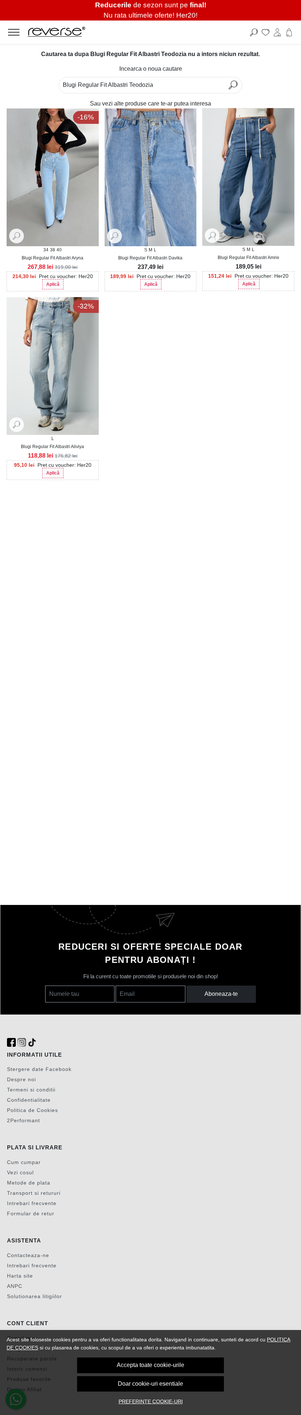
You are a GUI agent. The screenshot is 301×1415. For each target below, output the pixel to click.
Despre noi (21, 1079)
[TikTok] (32, 1042)
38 (52, 249)
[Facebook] (11, 1042)
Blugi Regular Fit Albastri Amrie (248, 257)
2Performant (23, 1120)
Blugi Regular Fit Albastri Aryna (52, 258)
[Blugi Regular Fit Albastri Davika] (151, 177)
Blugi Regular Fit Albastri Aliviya (52, 446)
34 (45, 249)
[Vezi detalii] (16, 235)
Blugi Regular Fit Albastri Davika (150, 258)
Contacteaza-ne (28, 1255)
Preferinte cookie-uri (151, 1401)
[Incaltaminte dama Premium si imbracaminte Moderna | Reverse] (120, 32)
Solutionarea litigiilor (34, 1296)
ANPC (14, 1286)
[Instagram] (21, 1042)
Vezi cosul (20, 1172)
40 (59, 249)
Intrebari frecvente (32, 1203)
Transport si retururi (34, 1193)
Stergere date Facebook (39, 1069)
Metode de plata (28, 1183)
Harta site (20, 1276)
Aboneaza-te (221, 994)
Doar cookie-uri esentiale (150, 1384)
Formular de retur (30, 1213)
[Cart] (289, 32)
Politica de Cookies (32, 1110)
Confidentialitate (29, 1100)
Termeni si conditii (31, 1090)
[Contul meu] (277, 32)
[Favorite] (265, 32)
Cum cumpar (24, 1162)
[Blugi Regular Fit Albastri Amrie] (248, 177)
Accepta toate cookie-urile (150, 1365)
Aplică (52, 284)
